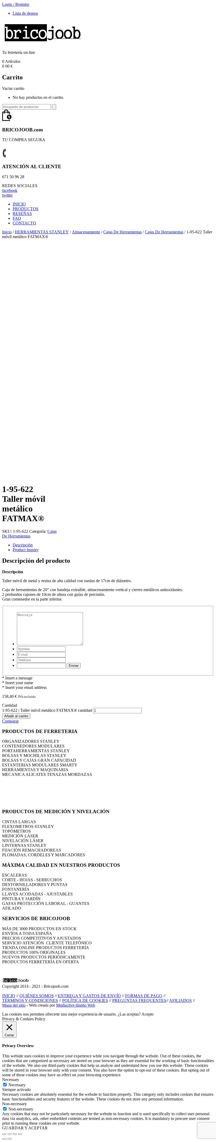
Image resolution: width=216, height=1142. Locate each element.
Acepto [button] (147, 1014)
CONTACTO (24, 223)
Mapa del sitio (14, 1005)
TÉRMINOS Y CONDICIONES (30, 1000)
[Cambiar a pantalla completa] (15, 1134)
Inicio (7, 232)
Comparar (10, 721)
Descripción (23, 545)
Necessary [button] (10, 1079)
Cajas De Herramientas (122, 232)
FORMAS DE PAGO (143, 996)
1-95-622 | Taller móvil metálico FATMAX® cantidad (47, 710)
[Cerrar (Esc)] (4, 1134)
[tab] (113, 545)
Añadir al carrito (16, 716)
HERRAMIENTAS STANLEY (42, 232)
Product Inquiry (26, 549)
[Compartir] (9, 1134)
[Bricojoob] (42, 43)
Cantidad (9, 705)
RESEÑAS (22, 213)
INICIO (19, 204)
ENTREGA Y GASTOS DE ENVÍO (89, 996)
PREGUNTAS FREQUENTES (139, 1000)
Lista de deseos (25, 13)
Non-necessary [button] (14, 1104)
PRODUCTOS (25, 209)
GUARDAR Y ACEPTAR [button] (25, 1128)
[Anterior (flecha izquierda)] (4, 1139)
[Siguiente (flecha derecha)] (9, 1139)
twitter (7, 195)
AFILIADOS (180, 1000)
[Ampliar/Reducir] (20, 1134)
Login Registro (15, 4)
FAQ (17, 218)
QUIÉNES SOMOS (36, 996)
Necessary (17, 1085)
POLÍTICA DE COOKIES (85, 1000)
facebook (9, 190)
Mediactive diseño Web (75, 1005)
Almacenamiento (86, 232)
